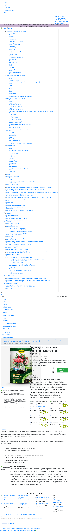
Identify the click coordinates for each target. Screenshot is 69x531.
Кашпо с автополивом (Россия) (17, 228)
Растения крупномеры (12, 184)
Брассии (11, 132)
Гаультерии (12, 179)
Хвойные (8, 213)
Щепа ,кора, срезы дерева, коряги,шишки (20, 270)
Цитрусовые (12, 182)
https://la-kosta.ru (38, 518)
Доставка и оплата (9, 10)
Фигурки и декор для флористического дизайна (22, 265)
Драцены (11, 38)
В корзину (9, 507)
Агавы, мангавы (13, 99)
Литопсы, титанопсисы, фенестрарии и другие (21, 112)
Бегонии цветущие (14, 80)
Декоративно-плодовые (12, 176)
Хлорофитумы (13, 69)
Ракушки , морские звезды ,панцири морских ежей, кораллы (25, 264)
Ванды (10, 137)
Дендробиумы (13, 138)
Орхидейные (9, 130)
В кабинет (9, 203)
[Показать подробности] (42, 405)
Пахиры (11, 52)
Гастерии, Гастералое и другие (17, 106)
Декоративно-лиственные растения (16, 31)
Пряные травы (13, 54)
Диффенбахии (12, 39)
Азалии (11, 78)
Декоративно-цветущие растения (15, 75)
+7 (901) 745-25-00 (6, 514)
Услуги (5, 12)
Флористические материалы (16, 268)
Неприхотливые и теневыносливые (15, 205)
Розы (10, 88)
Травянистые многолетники (13, 216)
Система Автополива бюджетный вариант (20, 231)
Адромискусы (13, 103)
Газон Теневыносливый (42, 503)
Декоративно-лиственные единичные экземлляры (22, 73)
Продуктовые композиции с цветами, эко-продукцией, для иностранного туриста (28, 197)
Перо (10, 272)
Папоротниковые (13, 153)
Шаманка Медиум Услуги (13, 277)
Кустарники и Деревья (12, 215)
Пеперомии (12, 116)
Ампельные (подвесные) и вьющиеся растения (19, 151)
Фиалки (11, 91)
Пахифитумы (12, 114)
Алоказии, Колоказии (14, 34)
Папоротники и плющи (15, 51)
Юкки (10, 148)
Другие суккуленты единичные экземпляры (20, 129)
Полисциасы (12, 56)
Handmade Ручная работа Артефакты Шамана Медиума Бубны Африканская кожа (28, 280)
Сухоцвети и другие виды (16, 273)
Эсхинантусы (12, 163)
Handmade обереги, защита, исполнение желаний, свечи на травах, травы (26, 278)
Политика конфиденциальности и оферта (12, 528)
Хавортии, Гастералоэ (15, 122)
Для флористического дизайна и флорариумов (19, 257)
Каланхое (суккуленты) (15, 44)
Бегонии (11, 36)
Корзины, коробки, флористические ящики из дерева (20, 242)
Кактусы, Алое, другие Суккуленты (15, 98)
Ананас (11, 177)
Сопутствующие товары (10, 247)
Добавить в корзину (62, 370)
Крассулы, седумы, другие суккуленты (19, 168)
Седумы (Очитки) (13, 117)
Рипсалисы (12, 125)
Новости (6, 2)
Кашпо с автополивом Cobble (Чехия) (19, 229)
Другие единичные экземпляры (14, 220)
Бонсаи (8, 174)
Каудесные (12, 108)
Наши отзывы (11, 523)
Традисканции (13, 161)
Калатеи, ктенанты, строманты (17, 43)
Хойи (10, 70)
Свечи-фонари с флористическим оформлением (19, 285)
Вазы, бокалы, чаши (11, 239)
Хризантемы (12, 93)
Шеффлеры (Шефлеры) (15, 72)
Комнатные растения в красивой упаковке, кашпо (19, 195)
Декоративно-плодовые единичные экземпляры (22, 181)
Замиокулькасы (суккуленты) (17, 41)
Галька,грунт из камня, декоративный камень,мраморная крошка (26, 259)
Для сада (6, 212)
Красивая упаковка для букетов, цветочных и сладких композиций (24, 241)
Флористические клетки (13, 246)
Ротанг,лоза (12, 267)
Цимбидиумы (12, 142)
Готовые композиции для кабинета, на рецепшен (19, 210)
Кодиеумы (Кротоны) (14, 47)
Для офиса (6, 200)
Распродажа (6, 328)
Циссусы (11, 67)
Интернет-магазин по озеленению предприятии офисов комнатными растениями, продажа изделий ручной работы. (33, 340)
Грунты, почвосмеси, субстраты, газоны (17, 249)
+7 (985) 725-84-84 (16, 514)
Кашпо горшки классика (12, 223)
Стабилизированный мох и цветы (18, 260)
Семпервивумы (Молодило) (16, 121)
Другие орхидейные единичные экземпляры (21, 143)
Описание (3, 429)
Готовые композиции (9, 186)
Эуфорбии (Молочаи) (14, 127)
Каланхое (11, 83)
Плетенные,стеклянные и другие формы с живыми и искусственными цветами (27, 199)
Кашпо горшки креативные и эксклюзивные (18, 225)
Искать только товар (61, 296)
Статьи (6, 4)
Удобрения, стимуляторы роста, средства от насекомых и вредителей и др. (26, 251)
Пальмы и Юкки (10, 145)
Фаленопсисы (12, 135)
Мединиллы (12, 86)
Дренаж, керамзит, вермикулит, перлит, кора (18, 252)
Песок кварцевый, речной (16, 262)
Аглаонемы (12, 33)
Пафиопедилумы (13, 134)
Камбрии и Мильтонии (15, 140)
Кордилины (12, 46)
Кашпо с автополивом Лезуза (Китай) (19, 233)
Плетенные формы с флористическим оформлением (20, 286)
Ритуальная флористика (10, 283)
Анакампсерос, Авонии (15, 104)
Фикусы (11, 64)
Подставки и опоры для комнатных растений (18, 244)
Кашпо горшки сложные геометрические (17, 238)
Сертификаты (7, 7)
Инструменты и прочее (12, 255)
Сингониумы (12, 59)
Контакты (6, 13)
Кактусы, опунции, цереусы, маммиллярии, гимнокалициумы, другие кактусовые (31, 111)
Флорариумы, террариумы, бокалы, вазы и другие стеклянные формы (25, 189)
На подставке (10, 288)
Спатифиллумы (13, 90)
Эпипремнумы (13, 160)
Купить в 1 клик (6, 501)
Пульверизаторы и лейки (13, 254)
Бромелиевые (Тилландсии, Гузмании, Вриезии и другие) (24, 82)
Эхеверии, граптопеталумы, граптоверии (20, 124)
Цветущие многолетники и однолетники (17, 218)
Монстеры (12, 49)
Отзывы (6, 5)
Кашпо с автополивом (12, 226)
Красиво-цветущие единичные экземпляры (20, 96)
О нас (5, 0)
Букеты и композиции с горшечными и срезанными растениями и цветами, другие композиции (32, 192)
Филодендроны (13, 62)
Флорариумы (9, 236)
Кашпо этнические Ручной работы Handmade (18, 281)
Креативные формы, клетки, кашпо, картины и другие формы (22, 190)
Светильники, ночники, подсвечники (16, 194)
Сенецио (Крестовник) (15, 119)
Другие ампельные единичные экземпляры (20, 173)
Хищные (11, 65)
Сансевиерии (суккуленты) (16, 57)
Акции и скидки (8, 9)
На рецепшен (9, 208)
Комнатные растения (9, 30)
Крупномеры (9, 202)
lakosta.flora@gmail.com (28, 514)
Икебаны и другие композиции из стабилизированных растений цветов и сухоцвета (29, 187)
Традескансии (13, 60)
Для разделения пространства (14, 207)
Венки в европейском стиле (13, 290)
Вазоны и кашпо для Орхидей (14, 234)
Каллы (10, 85)
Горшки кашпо (7, 221)
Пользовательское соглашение (31, 528)
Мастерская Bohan (9, 275)
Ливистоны (12, 147)
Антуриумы (12, 77)
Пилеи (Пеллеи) (13, 155)
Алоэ (10, 101)
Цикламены (12, 95)
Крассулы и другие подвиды (16, 109)
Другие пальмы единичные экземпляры (19, 150)
